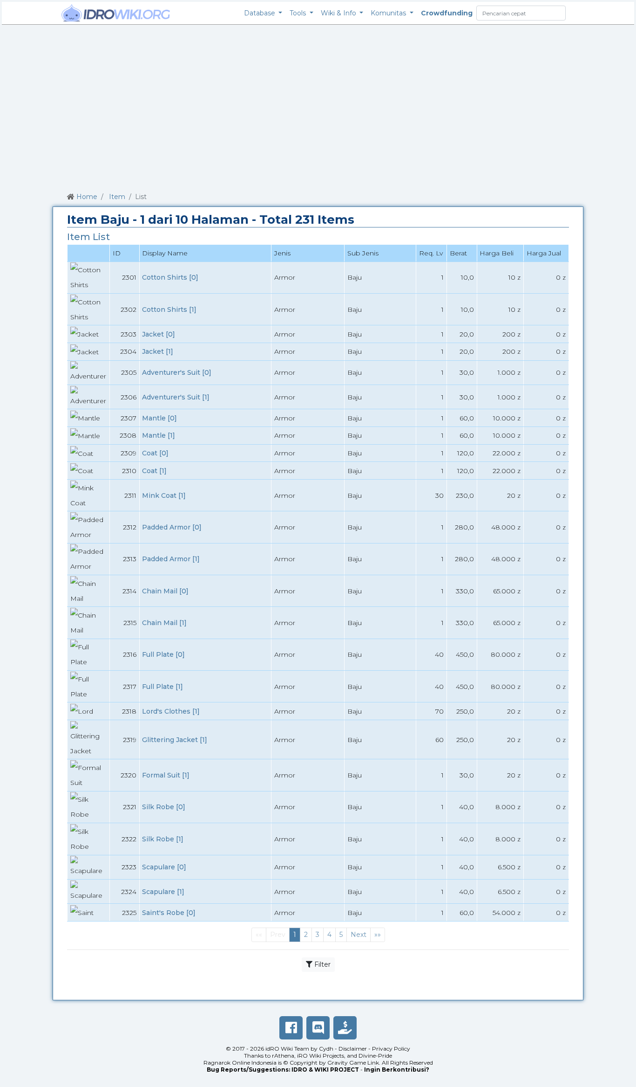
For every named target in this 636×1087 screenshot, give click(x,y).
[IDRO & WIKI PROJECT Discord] (318, 1027)
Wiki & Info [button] (339, 13)
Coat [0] (155, 453)
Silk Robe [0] (163, 807)
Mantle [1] (158, 435)
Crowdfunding (447, 13)
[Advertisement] (318, 106)
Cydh (326, 1048)
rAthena (283, 1055)
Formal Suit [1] (165, 775)
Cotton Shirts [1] (169, 309)
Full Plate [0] (163, 654)
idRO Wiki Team (287, 1048)
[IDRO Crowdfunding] (345, 1027)
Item (117, 197)
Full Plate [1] (162, 686)
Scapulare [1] (163, 891)
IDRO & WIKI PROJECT (325, 1069)
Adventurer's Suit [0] (176, 372)
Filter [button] (321, 964)
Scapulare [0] (164, 867)
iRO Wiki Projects (320, 1055)
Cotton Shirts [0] (170, 277)
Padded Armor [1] (171, 559)
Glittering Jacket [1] (174, 740)
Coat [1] (154, 471)
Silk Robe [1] (162, 839)
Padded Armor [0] (172, 527)
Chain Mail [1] (164, 623)
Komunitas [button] (389, 13)
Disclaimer (352, 1048)
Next (358, 934)
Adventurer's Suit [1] (176, 397)
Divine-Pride (375, 1055)
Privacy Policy (391, 1048)
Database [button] (260, 13)
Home (86, 197)
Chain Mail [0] (165, 591)
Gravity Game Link (353, 1062)
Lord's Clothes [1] (171, 711)
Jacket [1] (157, 351)
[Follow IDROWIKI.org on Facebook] (291, 1027)
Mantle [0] (159, 418)
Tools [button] (299, 13)
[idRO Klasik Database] (116, 13)
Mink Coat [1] (164, 495)
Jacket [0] (158, 334)
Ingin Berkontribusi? (396, 1069)
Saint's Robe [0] (169, 912)
